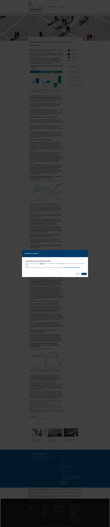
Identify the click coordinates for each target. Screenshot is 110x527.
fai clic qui (62, 263)
